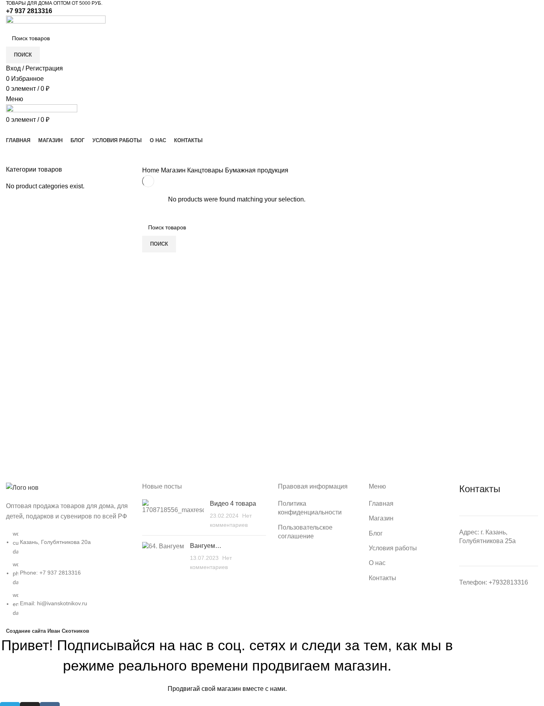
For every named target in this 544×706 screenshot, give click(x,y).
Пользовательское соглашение (305, 532)
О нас (377, 562)
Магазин (174, 170)
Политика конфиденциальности (310, 508)
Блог (376, 533)
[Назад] (16, 155)
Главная (381, 503)
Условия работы (393, 548)
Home (151, 170)
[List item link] (68, 553)
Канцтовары (206, 170)
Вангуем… (205, 545)
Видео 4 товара (233, 503)
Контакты (382, 578)
